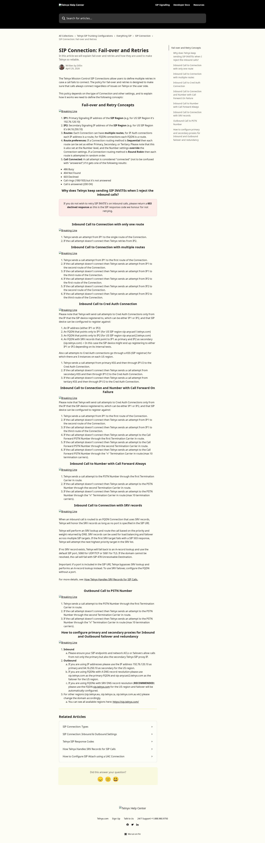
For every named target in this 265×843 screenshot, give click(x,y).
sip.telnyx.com (101, 686)
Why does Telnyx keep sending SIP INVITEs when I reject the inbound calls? (187, 56)
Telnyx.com (102, 818)
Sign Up (116, 818)
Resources (199, 5)
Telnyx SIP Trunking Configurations (95, 35)
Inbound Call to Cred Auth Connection (186, 84)
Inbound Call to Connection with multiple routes (187, 75)
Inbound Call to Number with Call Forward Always (186, 105)
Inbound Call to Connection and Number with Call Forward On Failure (187, 95)
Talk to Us (129, 818)
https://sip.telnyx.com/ (126, 701)
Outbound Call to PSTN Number (185, 122)
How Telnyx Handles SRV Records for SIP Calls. (111, 579)
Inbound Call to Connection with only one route (187, 67)
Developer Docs (181, 5)
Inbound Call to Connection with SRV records (187, 114)
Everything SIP (124, 35)
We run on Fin (134, 834)
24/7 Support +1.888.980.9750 (152, 818)
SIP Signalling (162, 5)
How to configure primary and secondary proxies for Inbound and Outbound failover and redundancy (186, 134)
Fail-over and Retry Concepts (186, 47)
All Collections (66, 35)
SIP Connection (143, 35)
